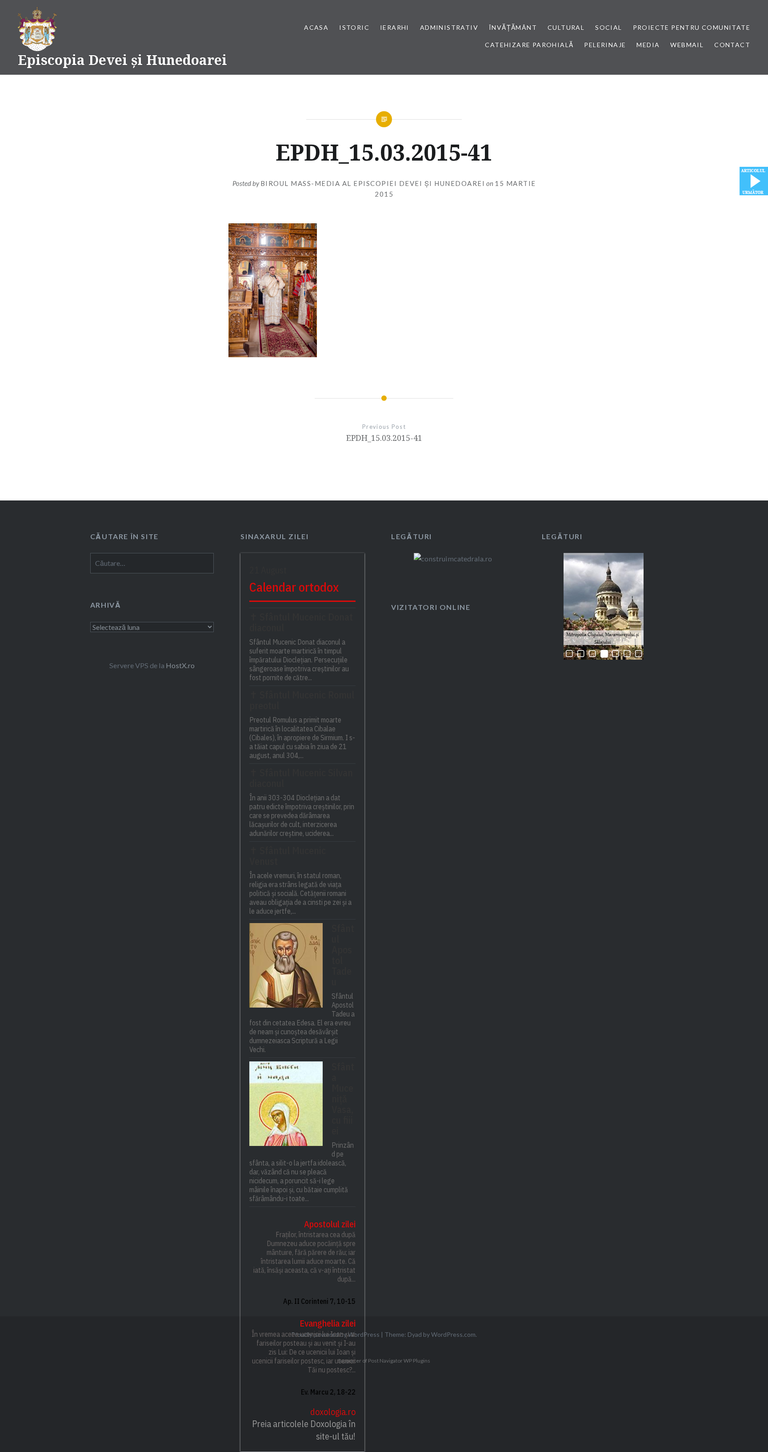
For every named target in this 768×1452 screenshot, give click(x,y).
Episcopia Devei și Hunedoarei (122, 60)
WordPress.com (453, 1334)
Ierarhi (394, 27)
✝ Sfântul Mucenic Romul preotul (301, 700)
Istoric (354, 27)
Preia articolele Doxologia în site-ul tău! (304, 1430)
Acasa (316, 27)
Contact (732, 44)
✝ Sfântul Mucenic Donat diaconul (301, 622)
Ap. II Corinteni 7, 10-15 (319, 1301)
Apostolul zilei (330, 1224)
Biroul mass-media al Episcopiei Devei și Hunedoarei (372, 183)
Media (648, 44)
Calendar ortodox (294, 587)
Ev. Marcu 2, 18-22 (328, 1391)
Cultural (566, 27)
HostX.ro (180, 665)
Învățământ (513, 27)
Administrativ (449, 27)
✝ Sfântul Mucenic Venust (287, 856)
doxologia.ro (333, 1412)
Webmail (687, 44)
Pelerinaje (605, 44)
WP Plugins (416, 1360)
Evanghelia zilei (328, 1323)
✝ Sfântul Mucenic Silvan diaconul (301, 778)
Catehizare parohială (529, 44)
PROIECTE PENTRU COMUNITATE (691, 27)
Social (608, 27)
